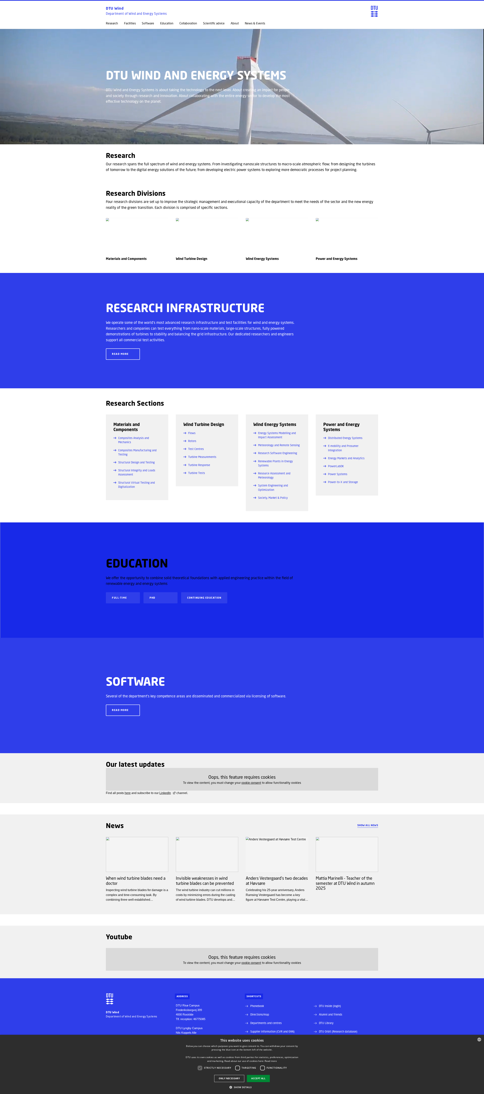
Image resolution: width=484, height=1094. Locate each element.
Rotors (192, 441)
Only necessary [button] (229, 1078)
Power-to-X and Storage (343, 482)
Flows (191, 433)
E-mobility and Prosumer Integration (343, 448)
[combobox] (479, 1039)
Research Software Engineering (277, 453)
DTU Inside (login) (330, 1006)
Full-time (119, 597)
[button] (242, 1087)
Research (112, 23)
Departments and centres (266, 1023)
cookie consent (251, 782)
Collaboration (188, 23)
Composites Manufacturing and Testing (137, 452)
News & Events (255, 23)
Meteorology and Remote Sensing (279, 445)
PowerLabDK (336, 466)
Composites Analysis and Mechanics (133, 440)
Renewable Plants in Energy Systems (275, 463)
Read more (120, 353)
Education (166, 23)
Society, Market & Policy (273, 497)
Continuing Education (204, 597)
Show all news (367, 825)
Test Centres (196, 449)
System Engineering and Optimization (273, 487)
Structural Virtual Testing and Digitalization (136, 484)
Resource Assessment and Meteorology (274, 475)
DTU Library (326, 1023)
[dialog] (242, 1064)
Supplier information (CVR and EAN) (272, 1031)
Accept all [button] (258, 1078)
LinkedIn (165, 793)
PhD (152, 597)
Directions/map (259, 1014)
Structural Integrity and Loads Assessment (136, 472)
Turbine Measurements (202, 456)
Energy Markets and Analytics (346, 458)
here (128, 793)
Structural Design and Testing (136, 462)
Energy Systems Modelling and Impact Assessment (277, 435)
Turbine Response (199, 465)
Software (148, 23)
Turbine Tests (196, 473)
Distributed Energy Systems (345, 438)
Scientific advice (214, 23)
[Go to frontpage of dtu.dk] (374, 11)
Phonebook (257, 1006)
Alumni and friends (330, 1014)
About (235, 23)
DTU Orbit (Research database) (338, 1031)
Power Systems (337, 474)
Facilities (130, 23)
